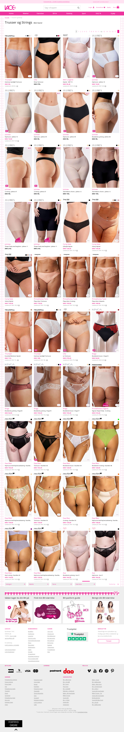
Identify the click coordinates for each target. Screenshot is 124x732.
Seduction (66, 705)
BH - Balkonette (96, 682)
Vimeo (89, 671)
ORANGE (118, 474)
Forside (7, 17)
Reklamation (31, 647)
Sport (84, 13)
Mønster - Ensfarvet (68, 691)
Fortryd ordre (32, 638)
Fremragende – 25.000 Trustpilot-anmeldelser (57, 2)
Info (17, 86)
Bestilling (30, 631)
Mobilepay (19, 671)
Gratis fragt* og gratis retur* (101, 2)
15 (110, 31)
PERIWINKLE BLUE (116, 200)
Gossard (36, 698)
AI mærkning (31, 654)
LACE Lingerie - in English (12, 645)
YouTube (95, 671)
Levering (30, 636)
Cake (35, 705)
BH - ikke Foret (67, 680)
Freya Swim (8, 684)
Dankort (11, 671)
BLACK (27, 36)
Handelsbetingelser (33, 661)
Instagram (106, 671)
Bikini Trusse (66, 695)
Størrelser (40, 13)
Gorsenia (7, 695)
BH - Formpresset (97, 686)
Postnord (55, 671)
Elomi (6, 693)
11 (98, 31)
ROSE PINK (118, 200)
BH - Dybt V (95, 689)
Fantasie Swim (9, 702)
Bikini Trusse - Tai (97, 693)
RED (118, 310)
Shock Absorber (38, 693)
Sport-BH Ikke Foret (97, 700)
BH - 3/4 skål (66, 682)
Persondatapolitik (33, 659)
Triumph (7, 691)
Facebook (101, 671)
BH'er (55, 13)
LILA (31, 529)
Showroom (50, 634)
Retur (29, 643)
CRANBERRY (58, 36)
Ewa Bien (36, 686)
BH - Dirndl (95, 702)
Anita (6, 705)
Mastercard (36, 671)
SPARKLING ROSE (89, 310)
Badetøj (69, 13)
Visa (27, 671)
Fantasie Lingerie (39, 700)
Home (11, 13)
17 (115, 31)
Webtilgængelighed (33, 656)
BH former (50, 643)
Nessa (35, 684)
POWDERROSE (118, 365)
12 (101, 31)
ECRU (60, 36)
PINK (60, 365)
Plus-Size (65, 686)
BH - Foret (66, 684)
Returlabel (31, 645)
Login (90, 7)
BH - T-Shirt (66, 700)
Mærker (26, 13)
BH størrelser (51, 638)
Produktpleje (51, 650)
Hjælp (109, 7)
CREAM (87, 365)
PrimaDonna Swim (10, 689)
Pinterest (112, 671)
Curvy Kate (37, 682)
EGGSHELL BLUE (26, 36)
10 (96, 31)
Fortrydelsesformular (34, 640)
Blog (48, 652)
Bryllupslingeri (96, 698)
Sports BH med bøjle (98, 691)
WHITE (31, 36)
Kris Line (7, 700)
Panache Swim (38, 680)
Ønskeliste (99, 7)
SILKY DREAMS (60, 255)
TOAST (31, 310)
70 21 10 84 (13, 636)
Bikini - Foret (95, 680)
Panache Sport (38, 689)
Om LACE (50, 631)
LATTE (113, 200)
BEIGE (118, 36)
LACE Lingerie (38, 702)
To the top (16, 729)
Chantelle (36, 691)
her (75, 710)
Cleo (35, 696)
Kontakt (30, 652)
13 (104, 31)
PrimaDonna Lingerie (11, 680)
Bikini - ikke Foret (97, 684)
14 (107, 31)
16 (112, 31)
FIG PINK (29, 36)
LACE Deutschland (10, 650)
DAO (68, 671)
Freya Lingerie (9, 682)
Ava (6, 686)
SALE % (98, 13)
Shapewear (50, 647)
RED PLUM (31, 365)
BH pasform (50, 640)
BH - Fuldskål (66, 689)
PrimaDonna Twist (10, 698)
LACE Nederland (9, 652)
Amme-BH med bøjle (98, 696)
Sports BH (66, 698)
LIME (118, 419)
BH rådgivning (51, 636)
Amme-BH (66, 702)
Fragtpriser (31, 634)
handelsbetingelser (82, 712)
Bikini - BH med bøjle (69, 693)
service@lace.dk (9, 638)
